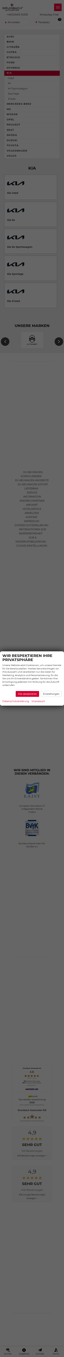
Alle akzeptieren (27, 693)
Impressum (38, 701)
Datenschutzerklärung (15, 701)
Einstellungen (51, 693)
